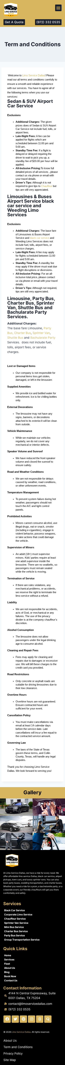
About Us (9, 967)
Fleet (7, 963)
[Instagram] (31, 1019)
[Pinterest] (23, 1019)
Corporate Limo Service (18, 914)
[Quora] (47, 1019)
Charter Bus (22, 333)
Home (7, 955)
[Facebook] (7, 1019)
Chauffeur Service (15, 918)
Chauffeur (46, 186)
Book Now (10, 976)
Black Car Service (14, 910)
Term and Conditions (18, 1047)
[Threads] (39, 1019)
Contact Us (10, 980)
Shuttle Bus (15, 337)
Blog (7, 972)
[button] (58, 8)
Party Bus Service (14, 935)
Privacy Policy (13, 1053)
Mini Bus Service (14, 927)
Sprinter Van (41, 333)
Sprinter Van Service (16, 922)
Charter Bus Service (16, 931)
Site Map (9, 1060)
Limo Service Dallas (33, 75)
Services (9, 959)
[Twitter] (15, 1019)
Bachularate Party (42, 337)
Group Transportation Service (22, 939)
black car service (40, 238)
